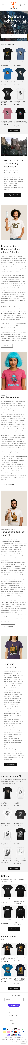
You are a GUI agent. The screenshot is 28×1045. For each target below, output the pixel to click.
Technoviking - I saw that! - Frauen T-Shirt (7, 102)
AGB (25, 1039)
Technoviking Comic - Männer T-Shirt (7, 82)
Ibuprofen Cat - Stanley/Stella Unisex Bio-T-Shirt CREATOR (7, 802)
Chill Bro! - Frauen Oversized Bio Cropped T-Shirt (20, 822)
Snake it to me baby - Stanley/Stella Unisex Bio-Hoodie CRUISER (19, 802)
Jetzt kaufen (7, 345)
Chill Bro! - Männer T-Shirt (19, 841)
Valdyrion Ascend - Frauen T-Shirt (7, 899)
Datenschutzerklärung (11, 1039)
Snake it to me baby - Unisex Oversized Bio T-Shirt (7, 822)
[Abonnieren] (21, 999)
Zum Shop (14, 36)
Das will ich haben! (9, 484)
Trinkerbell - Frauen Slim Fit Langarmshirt (20, 861)
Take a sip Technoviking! (13, 1037)
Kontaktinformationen (14, 1041)
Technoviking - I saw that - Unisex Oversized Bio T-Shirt (7, 122)
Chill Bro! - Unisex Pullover (7, 841)
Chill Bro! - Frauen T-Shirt (6, 860)
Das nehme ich (11, 764)
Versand (6, 1041)
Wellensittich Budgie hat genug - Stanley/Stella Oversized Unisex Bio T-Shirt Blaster (20, 980)
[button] (3, 5)
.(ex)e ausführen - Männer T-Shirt (20, 958)
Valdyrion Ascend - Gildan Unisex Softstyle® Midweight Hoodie (20, 921)
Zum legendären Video (13, 195)
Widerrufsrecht (20, 1039)
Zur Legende (14, 31)
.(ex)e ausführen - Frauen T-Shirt (7, 979)
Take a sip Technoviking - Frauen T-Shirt (19, 82)
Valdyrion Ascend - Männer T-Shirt (7, 920)
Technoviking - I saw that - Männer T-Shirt (19, 102)
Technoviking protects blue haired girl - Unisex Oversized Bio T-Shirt (20, 122)
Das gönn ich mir (8, 626)
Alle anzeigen (14, 130)
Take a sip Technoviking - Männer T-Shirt (6, 62)
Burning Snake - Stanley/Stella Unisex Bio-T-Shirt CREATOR (7, 958)
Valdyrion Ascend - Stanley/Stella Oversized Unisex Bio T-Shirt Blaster (19, 900)
